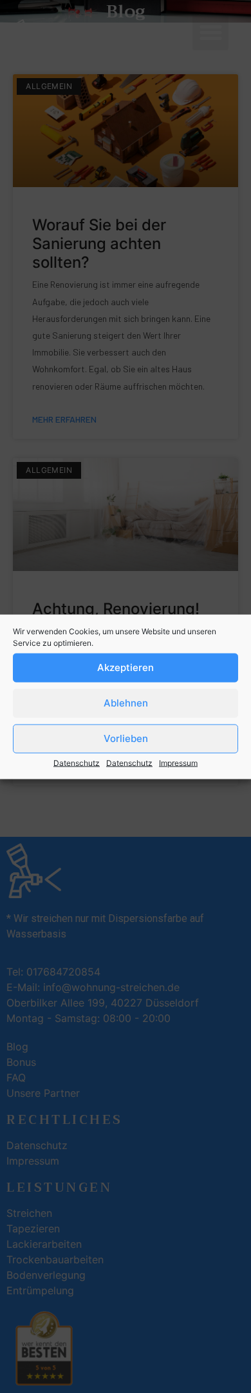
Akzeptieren (125, 667)
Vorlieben (126, 738)
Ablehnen (126, 703)
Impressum (178, 762)
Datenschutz (76, 762)
